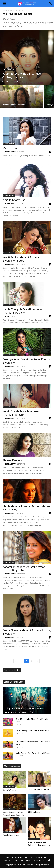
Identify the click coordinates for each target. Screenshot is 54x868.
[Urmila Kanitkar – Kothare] (21, 99)
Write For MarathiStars (39, 857)
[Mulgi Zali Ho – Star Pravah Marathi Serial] (8, 756)
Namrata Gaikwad (10, 790)
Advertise (18, 857)
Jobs (26, 857)
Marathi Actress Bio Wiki (41, 860)
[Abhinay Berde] (40, 802)
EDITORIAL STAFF (8, 82)
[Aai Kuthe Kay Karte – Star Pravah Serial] (8, 733)
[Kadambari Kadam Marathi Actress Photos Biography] (27, 547)
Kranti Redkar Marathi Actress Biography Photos (21, 259)
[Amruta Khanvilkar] (27, 180)
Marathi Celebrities (12, 766)
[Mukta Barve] (27, 131)
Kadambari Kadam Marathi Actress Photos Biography (24, 568)
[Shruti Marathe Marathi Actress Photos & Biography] (27, 491)
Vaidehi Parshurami (11, 835)
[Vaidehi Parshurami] (14, 825)
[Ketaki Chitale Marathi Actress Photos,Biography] (27, 396)
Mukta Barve (10, 148)
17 (50, 418)
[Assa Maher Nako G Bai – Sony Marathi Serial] (8, 722)
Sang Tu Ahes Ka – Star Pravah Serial (23, 708)
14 (50, 513)
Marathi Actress (15, 10)
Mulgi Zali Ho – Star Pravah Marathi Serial (33, 753)
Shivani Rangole (12, 460)
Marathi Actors (34, 809)
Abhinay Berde (34, 812)
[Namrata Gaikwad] (14, 779)
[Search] (50, 3)
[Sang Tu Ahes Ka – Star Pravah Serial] (27, 700)
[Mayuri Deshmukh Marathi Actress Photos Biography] (14, 802)
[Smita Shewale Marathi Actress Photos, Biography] (27, 610)
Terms (27, 860)
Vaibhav (6, 316)
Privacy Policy (18, 860)
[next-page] (37, 661)
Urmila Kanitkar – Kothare (38, 789)
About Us (7, 860)
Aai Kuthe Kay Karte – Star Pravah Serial (32, 730)
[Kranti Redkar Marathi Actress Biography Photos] (27, 237)
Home (5, 10)
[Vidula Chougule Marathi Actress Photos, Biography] (27, 294)
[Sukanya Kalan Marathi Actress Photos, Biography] (27, 342)
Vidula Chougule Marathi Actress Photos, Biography (22, 311)
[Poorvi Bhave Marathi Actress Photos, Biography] (27, 57)
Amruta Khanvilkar (14, 200)
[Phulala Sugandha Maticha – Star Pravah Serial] (8, 744)
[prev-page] (16, 661)
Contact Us (9, 857)
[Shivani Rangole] (27, 445)
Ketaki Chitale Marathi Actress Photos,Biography (21, 413)
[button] (4, 3)
